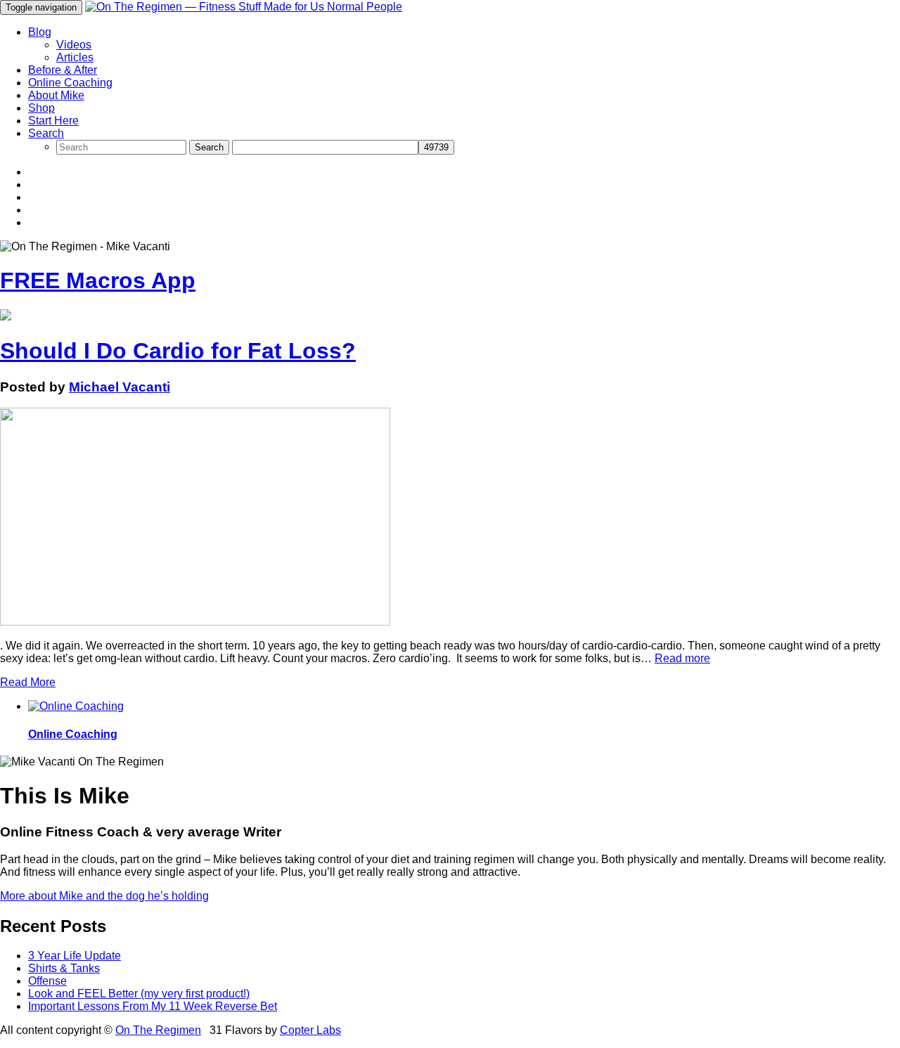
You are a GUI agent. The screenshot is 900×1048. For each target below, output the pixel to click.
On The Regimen (158, 1030)
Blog (39, 32)
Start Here (53, 121)
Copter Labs (310, 1030)
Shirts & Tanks (64, 968)
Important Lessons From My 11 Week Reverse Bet (152, 1006)
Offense (47, 981)
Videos (73, 45)
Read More (28, 682)
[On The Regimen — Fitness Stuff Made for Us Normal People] (243, 7)
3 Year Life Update (74, 956)
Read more (682, 658)
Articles (75, 57)
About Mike (56, 95)
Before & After (62, 70)
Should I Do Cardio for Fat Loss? (178, 350)
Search (46, 133)
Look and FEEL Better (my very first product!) (139, 994)
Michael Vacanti (119, 387)
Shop (41, 108)
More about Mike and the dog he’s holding (104, 896)
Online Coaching (70, 83)
